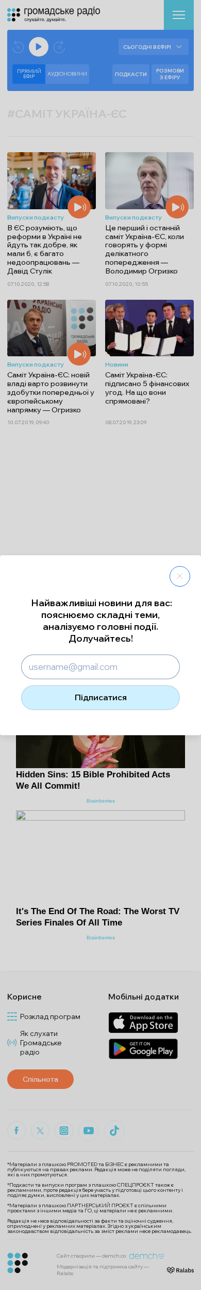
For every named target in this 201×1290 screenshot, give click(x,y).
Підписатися (101, 697)
